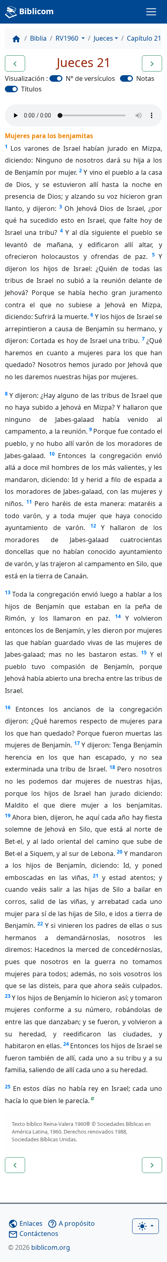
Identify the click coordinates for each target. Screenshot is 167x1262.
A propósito (71, 1223)
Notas (145, 78)
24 (66, 1043)
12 (93, 525)
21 (95, 875)
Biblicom (35, 11)
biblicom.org (39, 1247)
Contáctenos (33, 1233)
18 (112, 767)
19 (8, 815)
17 (77, 743)
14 (118, 616)
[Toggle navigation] (151, 12)
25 (8, 1086)
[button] (15, 63)
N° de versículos (90, 78)
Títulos (31, 89)
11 (29, 501)
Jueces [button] (103, 38)
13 (8, 592)
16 (8, 707)
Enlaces (25, 1223)
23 (8, 996)
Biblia (38, 38)
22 (40, 923)
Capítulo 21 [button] (144, 38)
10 (52, 453)
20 (119, 851)
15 (144, 652)
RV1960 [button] (68, 38)
